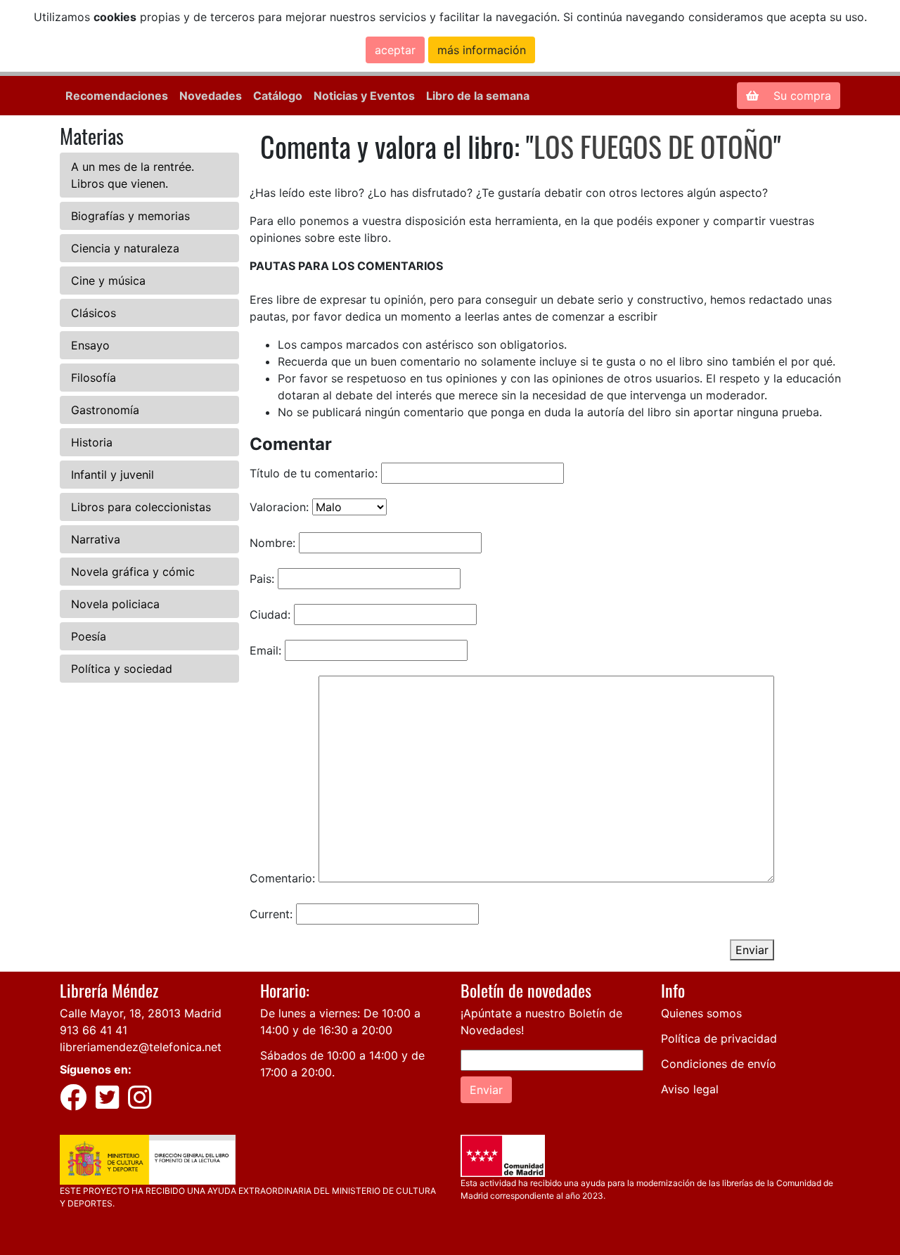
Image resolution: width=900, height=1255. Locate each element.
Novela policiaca (115, 604)
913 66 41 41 (93, 1030)
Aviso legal (690, 1089)
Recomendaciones (116, 96)
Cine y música (108, 280)
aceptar (395, 50)
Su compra (800, 96)
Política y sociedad (121, 669)
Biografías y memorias (130, 216)
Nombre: (272, 543)
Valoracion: (279, 507)
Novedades (210, 96)
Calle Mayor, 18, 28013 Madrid (140, 1013)
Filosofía (93, 378)
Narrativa (95, 539)
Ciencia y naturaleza (125, 248)
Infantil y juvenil (112, 475)
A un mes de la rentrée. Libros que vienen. (132, 175)
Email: (265, 650)
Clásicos (93, 313)
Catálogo (277, 96)
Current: (271, 914)
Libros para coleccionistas (141, 507)
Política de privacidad (719, 1038)
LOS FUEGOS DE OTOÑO (653, 146)
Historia (91, 442)
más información (481, 50)
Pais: (262, 579)
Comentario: (282, 878)
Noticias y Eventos (364, 96)
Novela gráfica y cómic (133, 572)
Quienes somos (701, 1013)
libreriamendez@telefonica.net (140, 1047)
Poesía (88, 636)
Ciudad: (270, 614)
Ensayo (90, 345)
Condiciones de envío (718, 1064)
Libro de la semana (477, 96)
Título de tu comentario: (314, 473)
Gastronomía (105, 410)
